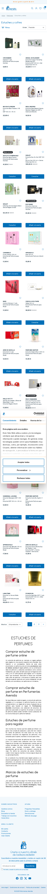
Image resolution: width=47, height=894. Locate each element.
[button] (44, 8)
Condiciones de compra (17, 887)
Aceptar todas (23, 462)
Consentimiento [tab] (9, 420)
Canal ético (5, 818)
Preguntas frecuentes (32, 809)
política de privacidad (21, 869)
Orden (25, 27)
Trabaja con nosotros (9, 816)
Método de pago (31, 816)
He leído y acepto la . (15, 869)
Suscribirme (30, 866)
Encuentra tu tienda (8, 813)
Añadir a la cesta (12, 79)
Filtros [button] (7, 28)
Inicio (3, 15)
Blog (3, 811)
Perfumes (10, 15)
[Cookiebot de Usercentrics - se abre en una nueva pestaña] (33, 413)
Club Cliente (5, 836)
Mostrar (4, 624)
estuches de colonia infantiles (31, 751)
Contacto (4, 831)
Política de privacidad (32, 887)
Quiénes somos (6, 809)
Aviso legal (4, 887)
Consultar (12, 176)
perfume (18, 666)
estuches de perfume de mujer (25, 739)
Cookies (43, 887)
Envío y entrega (30, 811)
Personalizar (22, 470)
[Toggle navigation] (2, 8)
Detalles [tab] (23, 420)
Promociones (6, 833)
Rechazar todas (23, 478)
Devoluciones (29, 813)
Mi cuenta (4, 829)
